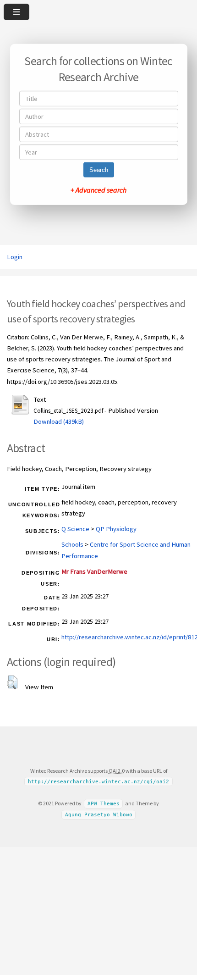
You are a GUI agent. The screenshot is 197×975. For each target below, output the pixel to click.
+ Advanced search (98, 189)
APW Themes (104, 804)
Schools (72, 544)
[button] (12, 682)
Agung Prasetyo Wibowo (98, 815)
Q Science (75, 529)
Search (98, 169)
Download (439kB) (58, 421)
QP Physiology (116, 529)
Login (14, 257)
